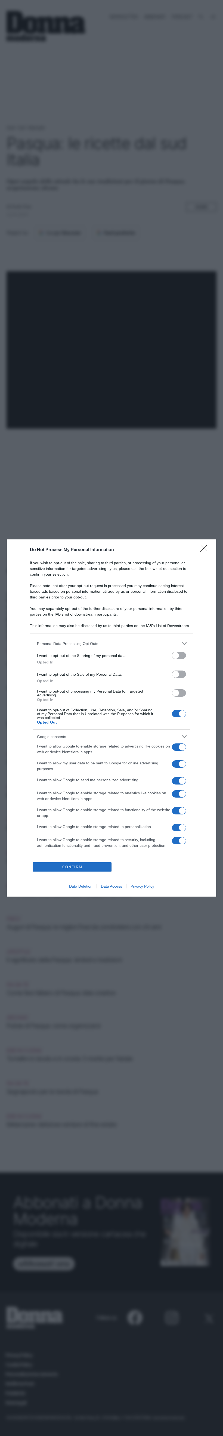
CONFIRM (72, 867)
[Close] (205, 550)
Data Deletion (80, 886)
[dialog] (111, 718)
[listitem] (111, 643)
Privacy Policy (142, 886)
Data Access (111, 886)
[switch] (179, 655)
